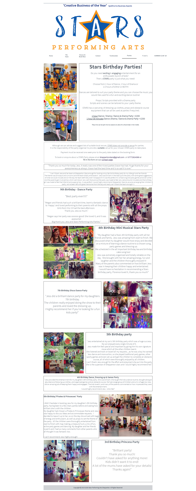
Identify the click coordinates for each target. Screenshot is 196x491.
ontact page (108, 159)
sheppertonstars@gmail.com (112, 157)
